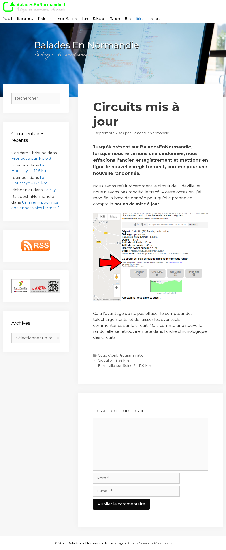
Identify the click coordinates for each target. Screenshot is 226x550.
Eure (85, 18)
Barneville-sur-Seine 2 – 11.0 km (124, 365)
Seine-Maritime (67, 18)
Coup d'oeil (107, 355)
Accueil (7, 18)
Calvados (99, 18)
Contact (155, 18)
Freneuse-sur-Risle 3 (31, 158)
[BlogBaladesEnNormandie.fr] (36, 6)
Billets (140, 18)
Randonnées (25, 18)
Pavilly (50, 190)
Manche (115, 18)
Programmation (132, 355)
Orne (128, 18)
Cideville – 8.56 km (113, 360)
